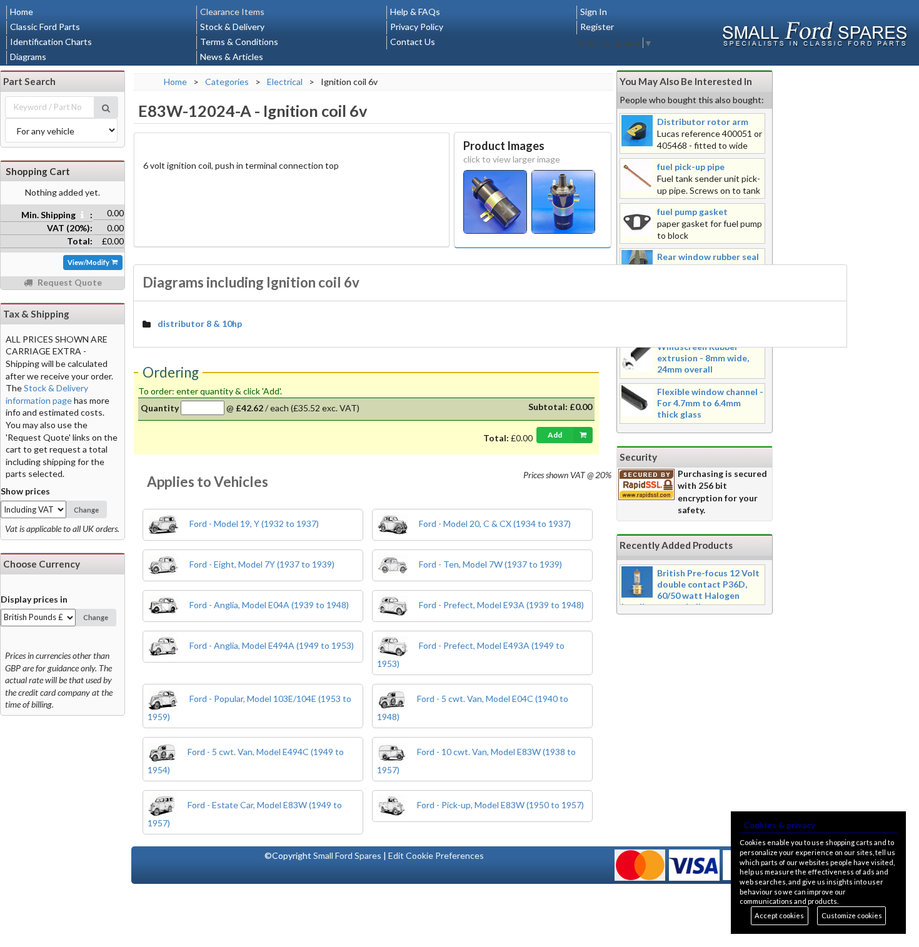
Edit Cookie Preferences (436, 855)
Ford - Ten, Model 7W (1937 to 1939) (489, 564)
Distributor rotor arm (702, 121)
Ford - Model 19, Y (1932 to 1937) (253, 523)
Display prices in (34, 599)
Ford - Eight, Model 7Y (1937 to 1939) (261, 564)
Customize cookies (851, 915)
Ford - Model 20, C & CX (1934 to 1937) (494, 523)
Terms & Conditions (239, 41)
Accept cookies (779, 915)
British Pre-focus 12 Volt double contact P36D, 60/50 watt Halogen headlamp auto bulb (690, 590)
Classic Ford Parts (45, 26)
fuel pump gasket (692, 211)
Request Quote (69, 282)
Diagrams (28, 56)
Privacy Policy (416, 26)
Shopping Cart (38, 171)
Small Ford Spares (347, 855)
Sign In (593, 11)
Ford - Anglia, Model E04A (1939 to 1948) (268, 604)
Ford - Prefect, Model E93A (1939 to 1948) (500, 604)
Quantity (160, 408)
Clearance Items (232, 11)
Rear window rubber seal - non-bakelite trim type (708, 262)
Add (555, 434)
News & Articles (231, 56)
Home (21, 11)
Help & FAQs (415, 11)
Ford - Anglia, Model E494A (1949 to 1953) (271, 645)
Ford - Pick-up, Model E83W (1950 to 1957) (499, 804)
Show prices (25, 491)
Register (597, 26)
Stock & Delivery (232, 26)
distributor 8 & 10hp (200, 323)
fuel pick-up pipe (691, 166)
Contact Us (412, 41)
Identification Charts (51, 41)
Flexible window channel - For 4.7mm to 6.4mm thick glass (710, 402)
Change (86, 510)
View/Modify (89, 262)
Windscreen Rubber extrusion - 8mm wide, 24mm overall (703, 357)
